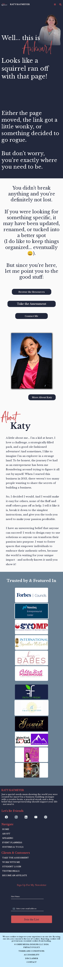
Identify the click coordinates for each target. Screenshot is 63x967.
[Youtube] (36, 817)
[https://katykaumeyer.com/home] (4, 4)
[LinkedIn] (26, 817)
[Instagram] (16, 817)
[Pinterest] (46, 817)
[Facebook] (6, 817)
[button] (55, 4)
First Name (17, 891)
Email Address (18, 903)
